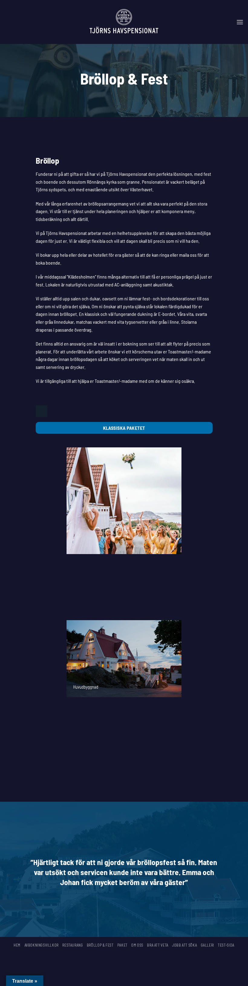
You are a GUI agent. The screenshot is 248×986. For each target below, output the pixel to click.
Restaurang (72, 945)
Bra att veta (157, 945)
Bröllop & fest (100, 945)
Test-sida (226, 945)
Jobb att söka (184, 945)
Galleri (207, 945)
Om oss (137, 945)
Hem (17, 945)
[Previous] (69, 533)
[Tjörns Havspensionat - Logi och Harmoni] (124, 22)
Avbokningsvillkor (41, 945)
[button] (239, 22)
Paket (122, 945)
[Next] (178, 533)
